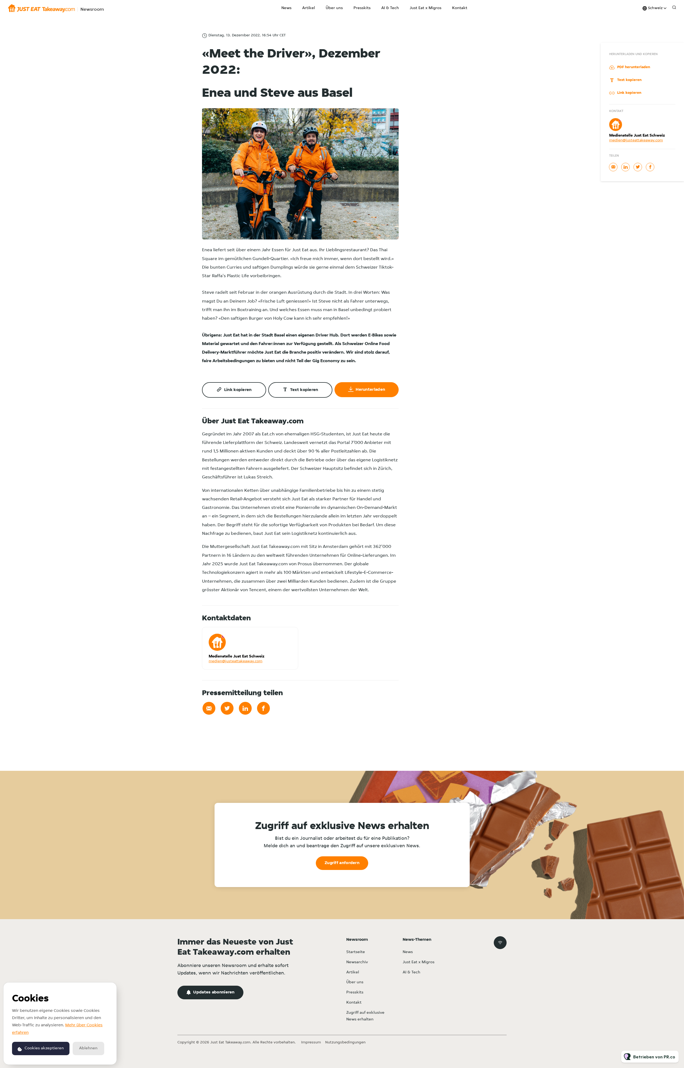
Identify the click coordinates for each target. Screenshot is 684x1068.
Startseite (355, 952)
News (286, 8)
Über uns (334, 8)
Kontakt (459, 8)
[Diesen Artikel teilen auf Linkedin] (245, 708)
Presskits (362, 8)
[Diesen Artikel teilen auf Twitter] (227, 708)
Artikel (308, 8)
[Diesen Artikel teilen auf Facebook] (263, 708)
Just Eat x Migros (425, 8)
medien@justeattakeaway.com (235, 661)
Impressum (311, 1042)
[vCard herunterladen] (288, 636)
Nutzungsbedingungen (345, 1042)
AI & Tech (390, 8)
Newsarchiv (357, 962)
